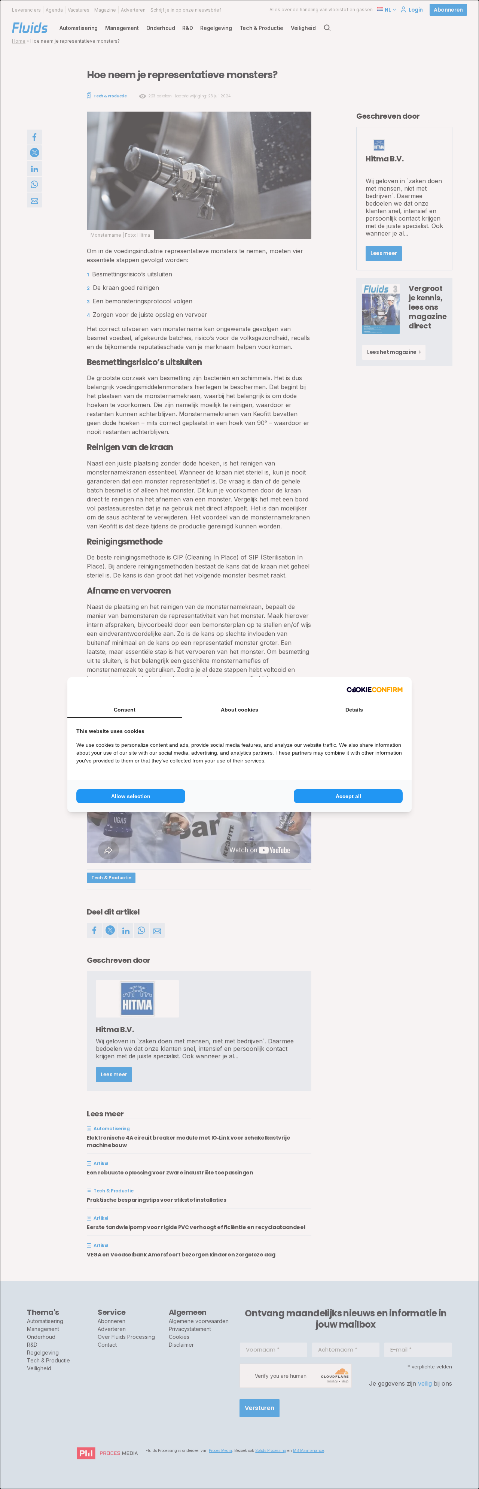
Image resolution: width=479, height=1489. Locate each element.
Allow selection (130, 796)
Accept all (348, 796)
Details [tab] (354, 710)
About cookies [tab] (239, 710)
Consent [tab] (124, 710)
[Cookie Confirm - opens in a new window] (375, 689)
